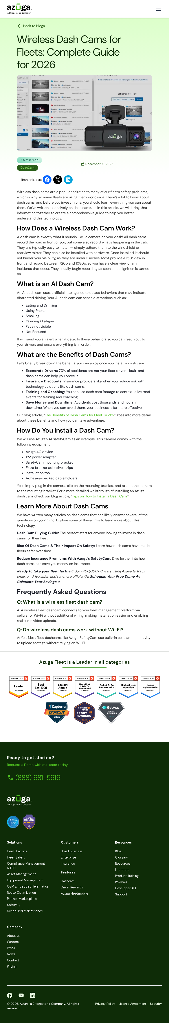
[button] (157, 8)
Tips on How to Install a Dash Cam (99, 496)
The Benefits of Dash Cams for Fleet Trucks (79, 415)
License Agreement (132, 1004)
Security (156, 1004)
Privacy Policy (105, 1004)
